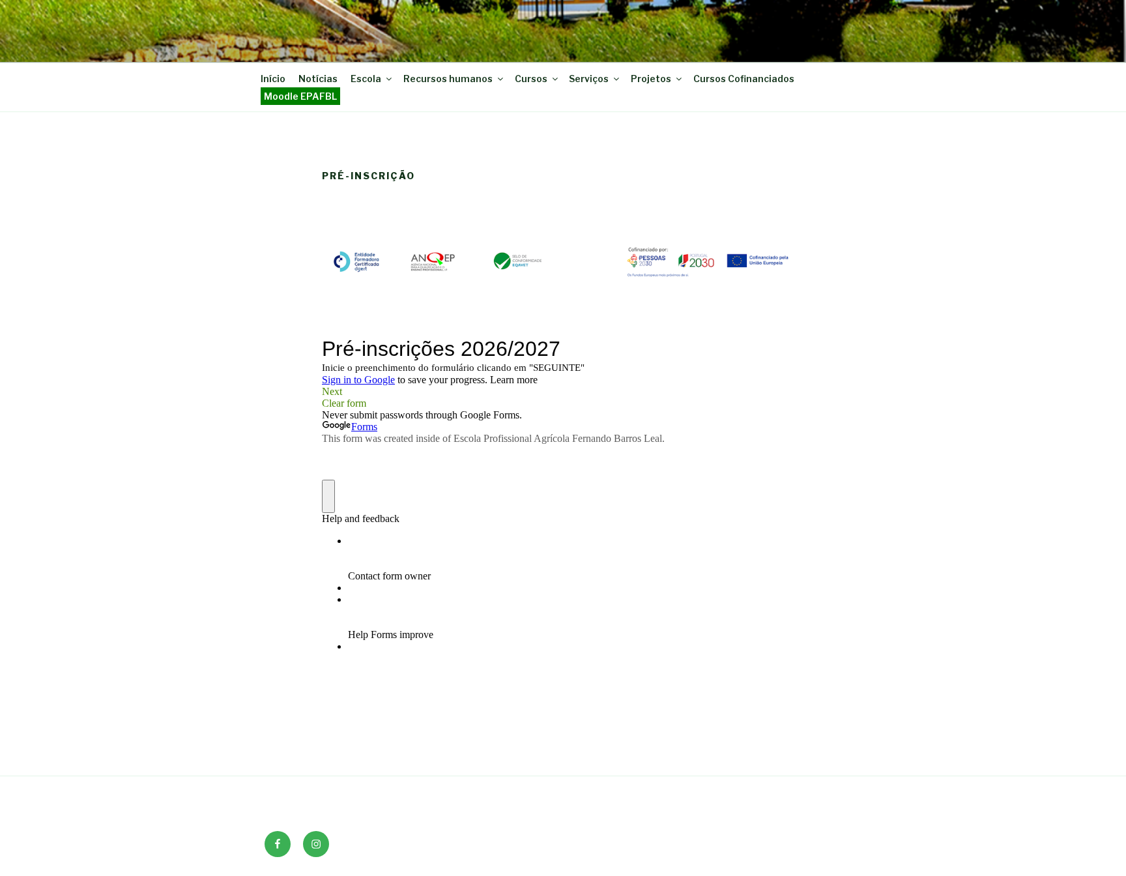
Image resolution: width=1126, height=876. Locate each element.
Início (273, 78)
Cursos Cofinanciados (743, 78)
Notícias (318, 78)
